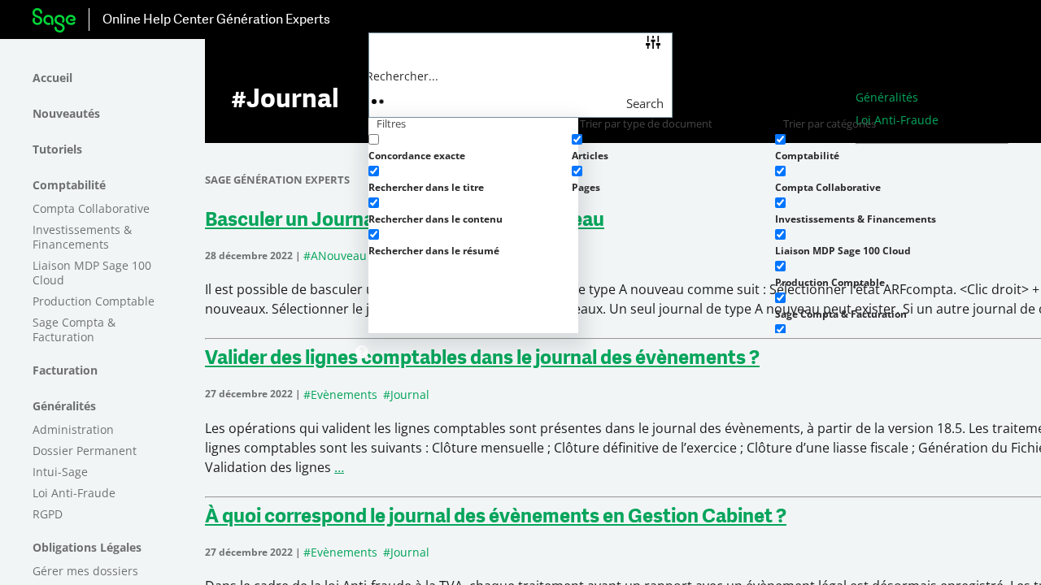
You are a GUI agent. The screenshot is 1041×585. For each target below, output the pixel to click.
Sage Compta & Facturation (74, 329)
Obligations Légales (87, 547)
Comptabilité (69, 185)
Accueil (52, 77)
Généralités (64, 406)
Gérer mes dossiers (85, 570)
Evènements (344, 394)
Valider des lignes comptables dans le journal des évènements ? (482, 359)
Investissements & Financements (82, 237)
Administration (73, 429)
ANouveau (339, 255)
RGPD (48, 514)
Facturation (65, 370)
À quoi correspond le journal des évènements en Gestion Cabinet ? (495, 517)
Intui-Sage (60, 471)
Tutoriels (57, 149)
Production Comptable (94, 301)
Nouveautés (66, 113)
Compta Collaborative (91, 208)
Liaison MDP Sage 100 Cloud (92, 273)
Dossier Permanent (85, 450)
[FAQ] (361, 352)
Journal (409, 394)
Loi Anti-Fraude (74, 492)
